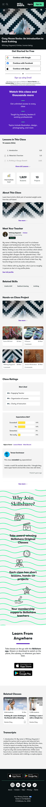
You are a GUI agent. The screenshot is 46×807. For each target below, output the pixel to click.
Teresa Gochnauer (17, 453)
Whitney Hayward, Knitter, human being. (17, 45)
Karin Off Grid (7, 341)
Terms (36, 790)
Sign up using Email (23, 78)
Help (23, 790)
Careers (17, 790)
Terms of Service (32, 81)
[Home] (21, 4)
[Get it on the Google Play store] (23, 673)
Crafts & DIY (8, 286)
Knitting (36, 286)
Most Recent (27, 444)
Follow (25, 233)
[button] (3, 4)
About (10, 790)
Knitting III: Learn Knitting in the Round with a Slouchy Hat (15, 718)
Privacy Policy (10, 83)
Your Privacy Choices (21, 796)
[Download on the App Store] (23, 666)
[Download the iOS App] (15, 776)
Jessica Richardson (31, 364)
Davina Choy (8, 722)
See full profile (8, 272)
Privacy (29, 790)
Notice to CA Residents (23, 799)
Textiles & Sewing (23, 286)
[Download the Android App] (31, 776)
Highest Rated (7, 444)
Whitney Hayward (18, 233)
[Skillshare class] (15, 703)
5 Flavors (27, 341)
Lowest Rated (17, 444)
